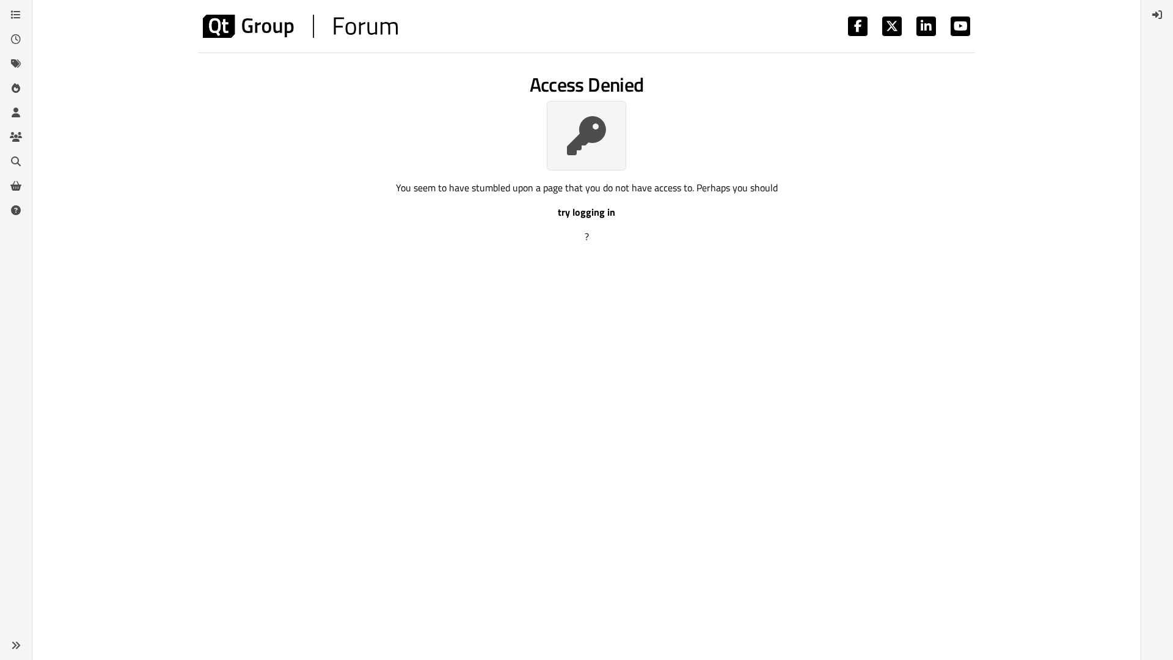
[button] (16, 645)
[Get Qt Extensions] (16, 186)
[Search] (16, 161)
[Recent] (16, 39)
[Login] (1157, 14)
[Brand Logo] (300, 26)
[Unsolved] (16, 210)
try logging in (586, 212)
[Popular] (16, 88)
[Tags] (16, 63)
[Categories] (16, 14)
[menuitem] (1157, 14)
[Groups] (16, 137)
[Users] (16, 112)
